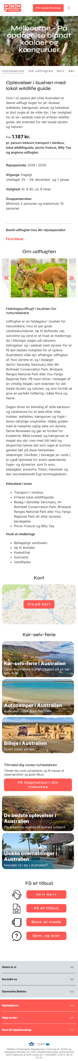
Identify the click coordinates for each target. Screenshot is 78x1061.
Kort (61, 71)
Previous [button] (6, 277)
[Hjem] (12, 8)
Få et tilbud (14, 239)
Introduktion (13, 71)
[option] (39, 278)
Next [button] (71, 277)
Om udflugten (41, 71)
